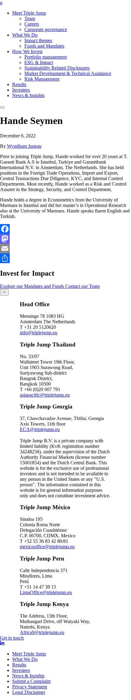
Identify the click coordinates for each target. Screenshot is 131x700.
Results (19, 84)
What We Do (24, 35)
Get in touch (12, 637)
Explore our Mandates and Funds (32, 286)
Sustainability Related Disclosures (57, 68)
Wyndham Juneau (24, 146)
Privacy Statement (29, 686)
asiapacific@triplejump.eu (45, 394)
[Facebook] (65, 229)
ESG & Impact (38, 62)
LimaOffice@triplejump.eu (46, 592)
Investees (21, 89)
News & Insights (28, 95)
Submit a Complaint (31, 681)
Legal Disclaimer (28, 692)
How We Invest (27, 51)
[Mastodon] (65, 239)
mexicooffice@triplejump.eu (47, 546)
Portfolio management (45, 57)
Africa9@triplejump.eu (42, 632)
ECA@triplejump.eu (40, 429)
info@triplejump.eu (38, 332)
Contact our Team (82, 286)
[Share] (65, 258)
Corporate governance (45, 29)
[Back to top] (4, 292)
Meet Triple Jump (29, 13)
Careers (31, 24)
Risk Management (41, 79)
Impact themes (38, 40)
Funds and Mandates (44, 46)
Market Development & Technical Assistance (67, 73)
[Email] (65, 248)
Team (29, 18)
